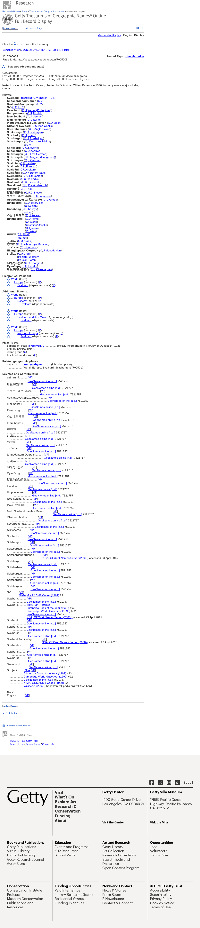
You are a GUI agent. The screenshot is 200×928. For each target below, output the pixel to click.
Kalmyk (32, 208)
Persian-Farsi (26, 259)
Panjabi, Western (28, 256)
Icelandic (32, 178)
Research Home (11, 11)
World (14, 279)
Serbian (27, 212)
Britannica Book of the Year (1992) (48, 607)
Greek (53, 199)
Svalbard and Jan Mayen (32, 317)
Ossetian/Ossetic (36, 224)
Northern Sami (37, 172)
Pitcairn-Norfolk (37, 185)
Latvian (30, 163)
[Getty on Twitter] (160, 782)
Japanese (45, 196)
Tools (24, 11)
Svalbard (22, 285)
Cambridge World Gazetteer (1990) (48, 611)
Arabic (27, 240)
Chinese (36, 192)
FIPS (21, 107)
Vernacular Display (109, 35)
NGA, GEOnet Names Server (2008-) (65, 557)
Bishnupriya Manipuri (35, 244)
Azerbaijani (36, 138)
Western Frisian (40, 141)
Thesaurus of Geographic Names (47, 11)
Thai (29, 188)
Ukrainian (31, 205)
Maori (57, 122)
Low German (38, 153)
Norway (22, 300)
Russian (31, 231)
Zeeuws (35, 150)
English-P (44, 97)
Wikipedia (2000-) (35, 685)
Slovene (33, 147)
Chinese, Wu (44, 269)
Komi (34, 218)
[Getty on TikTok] (177, 782)
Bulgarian (32, 228)
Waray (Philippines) (39, 110)
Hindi (26, 234)
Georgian (36, 263)
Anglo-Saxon (42, 129)
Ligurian (37, 116)
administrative (134, 56)
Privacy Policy (33, 744)
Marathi (22, 237)
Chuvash (31, 221)
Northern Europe (27, 333)
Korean (35, 215)
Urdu (27, 253)
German (35, 160)
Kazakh (32, 266)
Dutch (28, 144)
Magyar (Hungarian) (42, 157)
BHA (30, 604)
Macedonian (53, 250)
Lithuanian (35, 175)
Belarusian (37, 202)
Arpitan (30, 169)
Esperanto (34, 182)
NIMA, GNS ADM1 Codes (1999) (39, 595)
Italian (37, 119)
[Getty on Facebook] (151, 782)
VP (30, 376)
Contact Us (48, 744)
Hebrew (31, 247)
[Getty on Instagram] (169, 782)
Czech (31, 135)
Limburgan (36, 132)
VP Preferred (42, 604)
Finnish (37, 113)
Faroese (31, 166)
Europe (18, 282)
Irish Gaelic (45, 125)
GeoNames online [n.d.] (42, 381)
